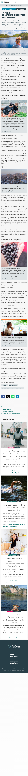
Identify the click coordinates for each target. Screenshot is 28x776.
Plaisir (14, 524)
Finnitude (5, 583)
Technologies (15, 473)
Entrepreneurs (13, 385)
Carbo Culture (6, 407)
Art (8, 581)
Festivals (20, 471)
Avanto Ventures (7, 409)
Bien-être (10, 524)
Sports (17, 524)
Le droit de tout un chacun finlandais (11, 413)
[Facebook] (11, 663)
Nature (21, 388)
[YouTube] (15, 663)
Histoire (4, 473)
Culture (15, 471)
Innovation (15, 388)
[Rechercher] (15, 2)
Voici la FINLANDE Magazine (10, 526)
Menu (25, 2)
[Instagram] (17, 663)
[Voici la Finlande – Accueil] (5, 1)
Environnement (6, 388)
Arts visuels (10, 471)
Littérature (19, 637)
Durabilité (5, 385)
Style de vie (22, 524)
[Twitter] (13, 663)
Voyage (20, 473)
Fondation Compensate (8, 411)
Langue (20, 2)
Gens (15, 637)
